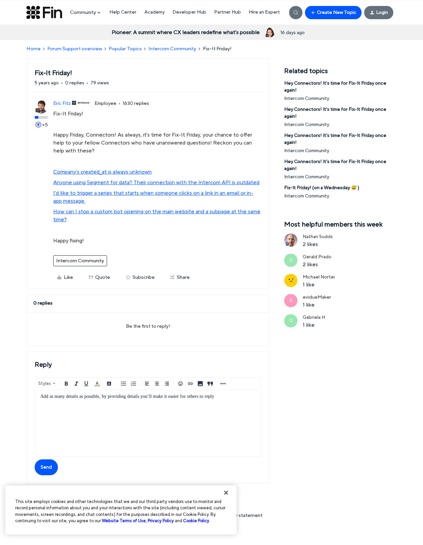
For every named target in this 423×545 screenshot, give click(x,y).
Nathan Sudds (318, 237)
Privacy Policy (161, 521)
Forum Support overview (74, 49)
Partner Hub (227, 12)
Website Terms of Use (124, 521)
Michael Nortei (319, 277)
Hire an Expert (264, 12)
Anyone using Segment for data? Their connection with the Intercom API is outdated (156, 182)
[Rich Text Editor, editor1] (148, 423)
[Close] (226, 492)
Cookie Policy (196, 521)
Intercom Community (172, 49)
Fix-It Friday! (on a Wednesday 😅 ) (321, 188)
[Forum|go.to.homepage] (44, 12)
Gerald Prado (317, 257)
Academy (154, 12)
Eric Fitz (62, 103)
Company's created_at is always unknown (102, 172)
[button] (333, 12)
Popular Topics (125, 49)
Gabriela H (314, 317)
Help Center (122, 12)
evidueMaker (317, 297)
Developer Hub (189, 12)
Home (33, 49)
